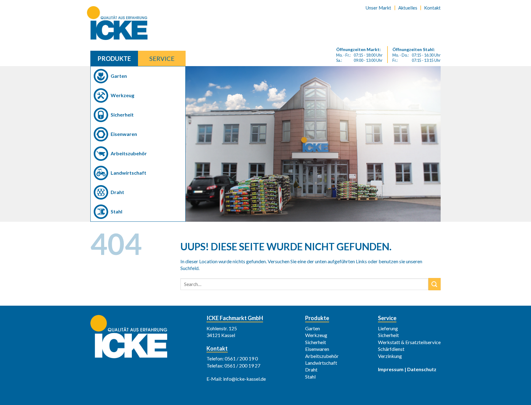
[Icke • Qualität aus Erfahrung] (121, 23)
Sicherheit (122, 114)
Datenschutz (421, 369)
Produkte (114, 58)
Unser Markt (378, 7)
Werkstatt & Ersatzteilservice (409, 342)
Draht (117, 192)
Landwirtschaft (128, 173)
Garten (119, 76)
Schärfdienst (391, 349)
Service (162, 58)
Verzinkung (390, 356)
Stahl (116, 211)
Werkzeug (122, 95)
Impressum (390, 369)
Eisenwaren (124, 134)
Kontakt (432, 7)
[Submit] (434, 284)
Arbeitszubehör (129, 153)
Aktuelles (407, 7)
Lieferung (388, 328)
